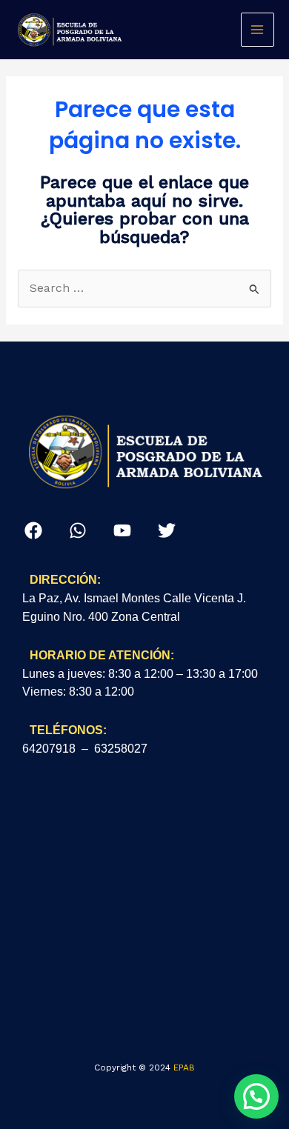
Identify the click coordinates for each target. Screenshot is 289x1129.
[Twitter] (167, 530)
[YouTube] (122, 530)
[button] (256, 1096)
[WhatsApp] (78, 530)
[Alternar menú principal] (257, 29)
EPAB (184, 1067)
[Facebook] (33, 530)
